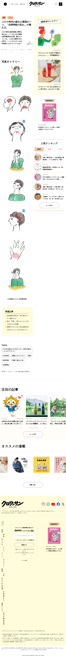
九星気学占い (3, 596)
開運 (2, 570)
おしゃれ (2, 541)
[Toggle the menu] (5, 4)
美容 (3, 535)
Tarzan (40, 648)
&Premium (35, 648)
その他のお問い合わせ (40, 630)
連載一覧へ (33, 485)
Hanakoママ (50, 648)
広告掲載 (36, 649)
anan (3, 648)
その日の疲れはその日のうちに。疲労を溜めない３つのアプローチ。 (17, 350)
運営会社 (21, 630)
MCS (23, 649)
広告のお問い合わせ (29, 630)
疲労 (29, 355)
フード (2, 555)
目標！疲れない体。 (18, 360)
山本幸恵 (6, 355)
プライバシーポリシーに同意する (25, 540)
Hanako (30, 648)
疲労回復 (6, 360)
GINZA (25, 648)
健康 (4, 17)
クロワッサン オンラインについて (9, 630)
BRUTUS (7, 648)
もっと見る (49, 205)
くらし (10, 17)
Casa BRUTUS (19, 648)
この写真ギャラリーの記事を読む (17, 299)
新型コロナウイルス (18, 355)
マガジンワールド (29, 649)
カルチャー (3, 563)
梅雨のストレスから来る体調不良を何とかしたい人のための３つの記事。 (18, 328)
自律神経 (6, 365)
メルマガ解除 (24, 560)
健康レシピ (2, 607)
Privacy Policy (42, 649)
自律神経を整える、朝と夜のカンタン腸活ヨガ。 (18, 317)
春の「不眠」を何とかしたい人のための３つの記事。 (18, 322)
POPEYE (12, 648)
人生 (3, 574)
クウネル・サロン (58, 648)
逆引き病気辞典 (3, 618)
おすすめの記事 (2, 583)
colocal (45, 648)
